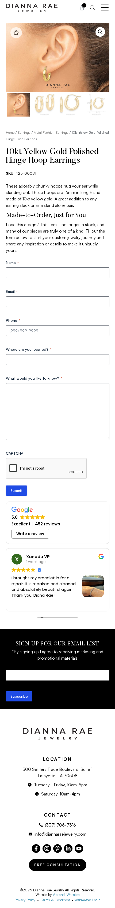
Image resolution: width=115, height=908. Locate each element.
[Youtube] (79, 848)
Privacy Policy (25, 900)
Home (10, 132)
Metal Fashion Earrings (51, 132)
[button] (100, 32)
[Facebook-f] (36, 848)
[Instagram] (47, 848)
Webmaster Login (87, 900)
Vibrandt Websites (66, 894)
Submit (16, 490)
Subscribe (19, 696)
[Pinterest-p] (57, 848)
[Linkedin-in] (68, 848)
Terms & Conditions (56, 900)
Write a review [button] (30, 533)
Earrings (24, 132)
